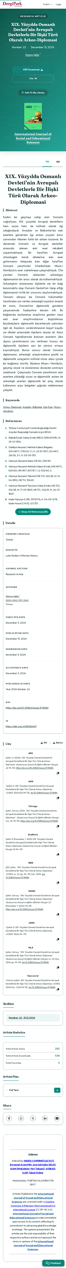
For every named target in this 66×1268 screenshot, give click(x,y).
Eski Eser (48, 407)
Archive (8, 1003)
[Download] (57, 1090)
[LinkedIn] (45, 1118)
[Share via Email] (57, 1118)
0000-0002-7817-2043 (17, 600)
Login (58, 4)
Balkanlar (37, 407)
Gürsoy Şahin (32, 54)
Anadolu (26, 407)
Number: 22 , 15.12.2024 (22, 1017)
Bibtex (59, 742)
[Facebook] (9, 1118)
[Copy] (57, 773)
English (46, 4)
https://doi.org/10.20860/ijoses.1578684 (27, 707)
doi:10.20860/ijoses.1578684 (44, 792)
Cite (31, 78)
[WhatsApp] (21, 1118)
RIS (45, 742)
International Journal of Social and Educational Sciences (33, 138)
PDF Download (31, 69)
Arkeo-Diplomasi (12, 407)
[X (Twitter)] (33, 1118)
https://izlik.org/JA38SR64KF (21, 726)
